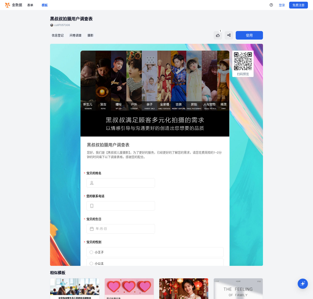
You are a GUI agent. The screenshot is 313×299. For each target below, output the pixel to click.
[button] (303, 284)
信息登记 (58, 35)
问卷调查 (76, 35)
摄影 (90, 35)
